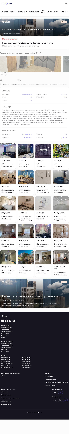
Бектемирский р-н (5, 359)
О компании (4, 392)
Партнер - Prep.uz (50, 385)
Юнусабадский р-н (26, 361)
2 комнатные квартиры (7, 329)
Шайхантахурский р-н (6, 367)
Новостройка (26, 94)
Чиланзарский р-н (5, 365)
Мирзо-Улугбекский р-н (7, 363)
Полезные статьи (6, 401)
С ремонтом (4, 349)
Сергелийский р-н (26, 367)
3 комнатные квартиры (6, 331)
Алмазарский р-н (5, 357)
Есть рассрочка (5, 335)
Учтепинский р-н (5, 361)
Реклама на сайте (6, 395)
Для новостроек (6, 404)
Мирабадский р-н (26, 357)
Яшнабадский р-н (26, 363)
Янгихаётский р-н (26, 359)
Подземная (27, 137)
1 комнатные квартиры (6, 327)
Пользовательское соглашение (10, 398)
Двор (63, 137)
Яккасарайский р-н (26, 365)
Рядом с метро (4, 333)
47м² (63, 94)
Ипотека (3, 337)
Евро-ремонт (26, 134)
